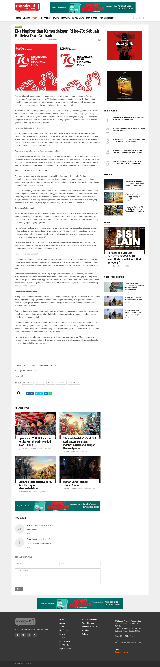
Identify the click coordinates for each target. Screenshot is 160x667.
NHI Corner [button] (46, 18)
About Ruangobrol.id (89, 619)
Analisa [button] (26, 18)
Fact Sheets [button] (91, 18)
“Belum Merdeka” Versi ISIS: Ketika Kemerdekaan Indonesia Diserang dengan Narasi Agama (80, 443)
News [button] (18, 18)
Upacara (51, 383)
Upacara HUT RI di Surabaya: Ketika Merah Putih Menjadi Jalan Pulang (35, 441)
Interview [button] (65, 18)
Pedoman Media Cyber (90, 627)
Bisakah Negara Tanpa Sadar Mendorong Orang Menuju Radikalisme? (128, 118)
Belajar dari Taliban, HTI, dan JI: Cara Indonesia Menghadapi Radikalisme (127, 162)
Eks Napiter (40, 383)
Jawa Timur (61, 383)
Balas (28, 533)
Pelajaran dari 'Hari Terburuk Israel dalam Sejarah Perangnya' (133, 313)
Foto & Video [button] (78, 18)
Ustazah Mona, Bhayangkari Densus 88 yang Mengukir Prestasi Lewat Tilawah (127, 151)
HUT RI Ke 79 (27, 383)
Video (109, 230)
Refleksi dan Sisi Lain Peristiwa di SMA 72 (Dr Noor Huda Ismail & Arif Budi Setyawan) (124, 257)
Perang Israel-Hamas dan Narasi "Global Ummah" (134, 299)
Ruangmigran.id (121, 652)
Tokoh (18, 27)
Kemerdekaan (74, 383)
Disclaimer (86, 630)
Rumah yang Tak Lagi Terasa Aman (75, 483)
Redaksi (85, 634)
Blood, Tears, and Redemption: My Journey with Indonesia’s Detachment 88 (134, 287)
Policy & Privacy (88, 623)
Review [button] (56, 18)
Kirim (19, 589)
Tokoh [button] (35, 18)
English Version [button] (107, 18)
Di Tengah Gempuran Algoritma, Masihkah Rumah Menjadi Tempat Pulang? (129, 140)
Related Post (22, 408)
